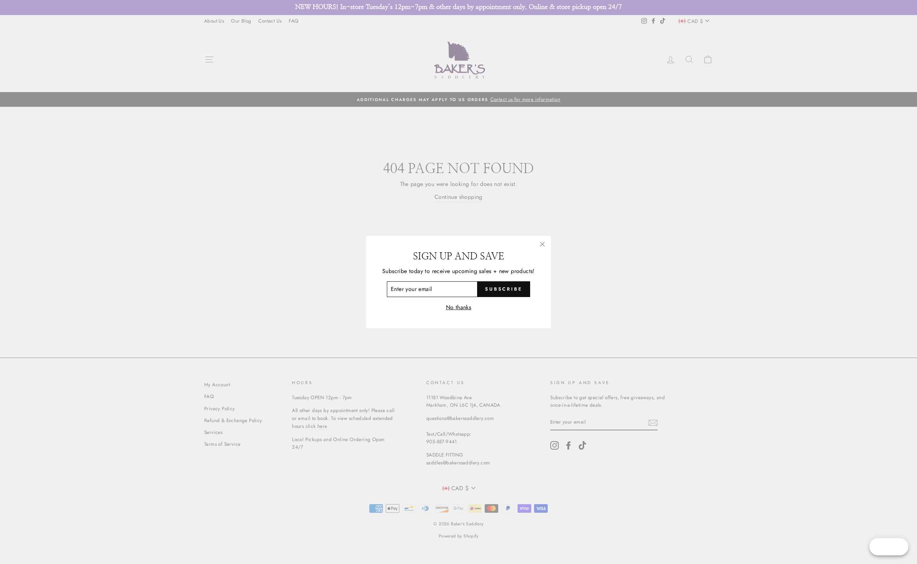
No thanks (458, 307)
